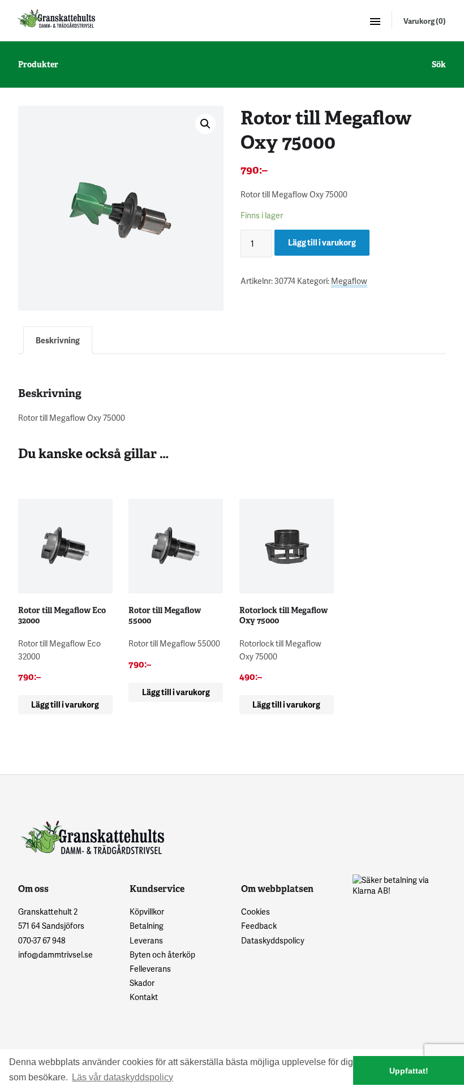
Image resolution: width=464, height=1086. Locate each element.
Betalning (147, 925)
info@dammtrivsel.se (55, 954)
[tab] (57, 340)
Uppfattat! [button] (408, 1070)
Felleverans (150, 968)
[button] (205, 124)
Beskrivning (58, 340)
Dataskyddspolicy (272, 940)
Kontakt (144, 997)
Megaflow (349, 280)
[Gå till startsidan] (55, 18)
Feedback (259, 925)
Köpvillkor (147, 911)
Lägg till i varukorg (322, 242)
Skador (142, 982)
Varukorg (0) (424, 21)
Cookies (255, 911)
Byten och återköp (162, 954)
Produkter (38, 64)
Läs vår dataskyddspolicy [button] (122, 1077)
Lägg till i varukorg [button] (65, 704)
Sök (439, 64)
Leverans (146, 940)
